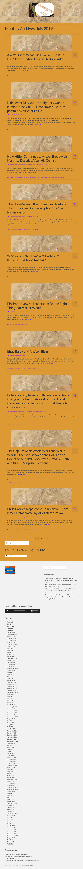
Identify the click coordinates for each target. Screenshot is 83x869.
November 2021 (12, 737)
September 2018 (12, 814)
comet (38, 479)
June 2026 (10, 626)
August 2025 (11, 646)
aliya (15, 177)
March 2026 (11, 632)
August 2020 (11, 767)
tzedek (8, 482)
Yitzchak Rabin (37, 529)
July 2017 (10, 840)
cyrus (45, 479)
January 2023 (11, 709)
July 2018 (10, 818)
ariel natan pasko (12, 75)
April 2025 (10, 654)
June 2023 (10, 698)
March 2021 (11, 753)
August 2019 (11, 791)
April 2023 (10, 703)
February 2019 (12, 803)
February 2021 (12, 755)
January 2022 (11, 733)
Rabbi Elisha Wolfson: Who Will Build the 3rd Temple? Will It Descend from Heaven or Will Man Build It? (61, 580)
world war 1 (13, 482)
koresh (63, 479)
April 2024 (10, 678)
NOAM (16, 324)
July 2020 (10, 769)
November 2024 (12, 664)
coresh (41, 479)
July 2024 (10, 672)
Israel (42, 177)
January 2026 (11, 636)
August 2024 (11, 670)
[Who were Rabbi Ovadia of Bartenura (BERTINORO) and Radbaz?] (41, 243)
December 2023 (12, 686)
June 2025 (10, 650)
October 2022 (11, 715)
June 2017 (10, 842)
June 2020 (10, 771)
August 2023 (11, 694)
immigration (37, 177)
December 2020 (12, 759)
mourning (29, 229)
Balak (9, 324)
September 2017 (12, 836)
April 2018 (10, 824)
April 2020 (10, 775)
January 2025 (11, 660)
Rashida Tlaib (35, 229)
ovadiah (20, 276)
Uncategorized (39, 164)
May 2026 (10, 628)
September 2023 (12, 692)
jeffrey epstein (30, 368)
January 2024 (11, 684)
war (22, 129)
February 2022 (12, 731)
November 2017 (12, 832)
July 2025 (10, 648)
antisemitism (11, 368)
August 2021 (11, 743)
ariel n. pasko (18, 368)
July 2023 (10, 696)
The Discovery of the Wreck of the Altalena (58, 595)
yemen (62, 177)
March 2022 (11, 729)
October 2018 (11, 811)
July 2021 (10, 745)
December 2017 (12, 830)
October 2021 (11, 739)
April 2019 (10, 799)
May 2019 (10, 797)
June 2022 (10, 723)
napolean (31, 529)
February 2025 (12, 658)
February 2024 (12, 682)
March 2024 (11, 680)
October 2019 (11, 787)
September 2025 (12, 644)
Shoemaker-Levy (74, 479)
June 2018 (10, 820)
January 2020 (11, 781)
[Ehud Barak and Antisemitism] (41, 339)
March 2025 (11, 656)
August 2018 (11, 816)
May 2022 (10, 725)
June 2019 (10, 795)
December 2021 (12, 735)
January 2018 (11, 828)
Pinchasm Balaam (22, 324)
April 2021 (10, 751)
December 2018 (12, 807)
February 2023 (12, 707)
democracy (19, 529)
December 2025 (12, 638)
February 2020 (12, 779)
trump (59, 177)
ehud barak (25, 529)
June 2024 (10, 674)
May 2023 (10, 701)
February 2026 (12, 634)
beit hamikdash (20, 75)
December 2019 (12, 783)
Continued (24, 70)
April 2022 (10, 727)
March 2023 (11, 705)
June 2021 (10, 747)
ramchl (17, 424)
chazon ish (19, 177)
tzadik (24, 424)
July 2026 (10, 624)
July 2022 (10, 721)
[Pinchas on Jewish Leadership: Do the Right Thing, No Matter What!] (41, 291)
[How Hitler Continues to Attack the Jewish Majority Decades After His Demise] (41, 144)
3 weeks (10, 229)
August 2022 (11, 719)
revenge (19, 129)
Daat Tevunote (11, 424)
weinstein (36, 368)
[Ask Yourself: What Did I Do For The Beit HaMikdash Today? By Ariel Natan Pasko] (41, 42)
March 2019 (11, 801)
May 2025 (10, 652)
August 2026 (11, 622)
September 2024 (12, 668)
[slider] (36, 611)
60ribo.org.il (46, 20)
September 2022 (12, 717)
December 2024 (12, 662)
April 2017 (10, 844)
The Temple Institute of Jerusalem (18, 854)
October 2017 (11, 834)
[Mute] (32, 611)
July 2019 (10, 793)
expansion (25, 177)
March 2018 (11, 826)
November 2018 (12, 809)
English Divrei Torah (30, 63)
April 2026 (10, 630)
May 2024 (10, 676)
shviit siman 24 (54, 177)
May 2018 (10, 822)
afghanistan (11, 177)
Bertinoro (10, 276)
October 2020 (11, 763)
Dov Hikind (23, 368)
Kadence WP (29, 865)
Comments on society (19, 63)
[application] (22, 611)
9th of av (34, 479)
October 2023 (11, 690)
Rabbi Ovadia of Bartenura (29, 276)
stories (20, 424)
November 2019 (12, 785)
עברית (7, 576)
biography (15, 276)
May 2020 (10, 773)
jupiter (55, 479)
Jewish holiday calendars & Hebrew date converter (23, 860)
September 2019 (12, 789)
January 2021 (11, 757)
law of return (47, 177)
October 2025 (11, 642)
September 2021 (12, 741)
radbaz (37, 276)
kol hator (60, 479)
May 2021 (10, 749)
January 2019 (11, 805)
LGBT (13, 324)
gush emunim (31, 177)
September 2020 (12, 765)
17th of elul (11, 479)
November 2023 (12, 688)
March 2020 (11, 777)
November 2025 (12, 640)
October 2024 (11, 666)
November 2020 (12, 761)
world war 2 (19, 482)
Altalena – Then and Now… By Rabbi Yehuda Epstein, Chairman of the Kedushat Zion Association (59, 591)
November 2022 (12, 713)
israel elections (50, 479)
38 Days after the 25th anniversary (22, 479)
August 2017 (11, 838)
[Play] (8, 611)
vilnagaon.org (46, 18)
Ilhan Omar (24, 229)
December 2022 (12, 711)
